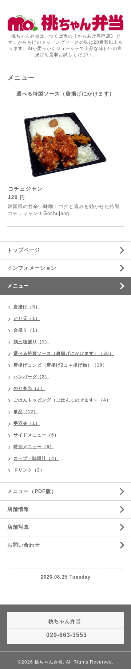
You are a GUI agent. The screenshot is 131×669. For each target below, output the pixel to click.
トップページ (23, 250)
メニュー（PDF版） (32, 491)
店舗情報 (18, 509)
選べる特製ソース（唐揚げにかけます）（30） (63, 353)
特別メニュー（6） (33, 446)
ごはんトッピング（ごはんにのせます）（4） (62, 400)
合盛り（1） (26, 330)
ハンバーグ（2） (31, 376)
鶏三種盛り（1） (31, 341)
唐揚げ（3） (26, 306)
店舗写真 (18, 527)
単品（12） (25, 411)
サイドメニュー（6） (36, 435)
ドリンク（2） (29, 470)
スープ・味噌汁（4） (36, 458)
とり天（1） (26, 318)
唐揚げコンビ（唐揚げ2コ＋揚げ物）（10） (60, 365)
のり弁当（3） (29, 388)
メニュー (18, 286)
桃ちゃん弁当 (49, 662)
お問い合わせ (23, 545)
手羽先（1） (26, 423)
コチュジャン (25, 188)
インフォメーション (31, 268)
